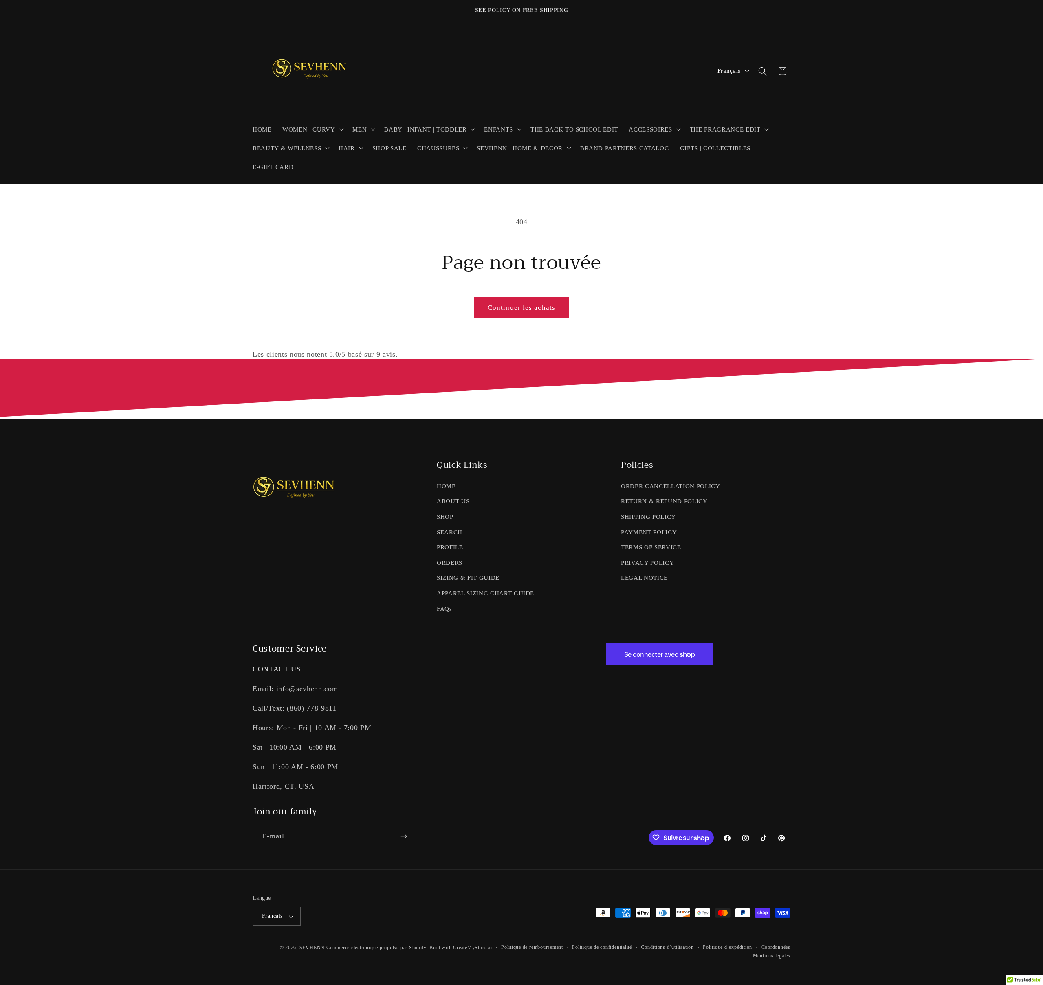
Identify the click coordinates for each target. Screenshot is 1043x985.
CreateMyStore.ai (472, 947)
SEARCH (449, 532)
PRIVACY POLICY (647, 562)
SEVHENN (312, 947)
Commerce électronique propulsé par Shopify (376, 947)
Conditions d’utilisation (667, 947)
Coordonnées (775, 947)
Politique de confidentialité (602, 947)
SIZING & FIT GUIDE (468, 577)
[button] (312, 129)
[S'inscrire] (404, 836)
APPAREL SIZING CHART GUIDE (485, 593)
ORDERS (449, 562)
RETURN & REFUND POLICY (664, 501)
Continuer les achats (521, 308)
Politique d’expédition (727, 947)
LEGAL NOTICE (644, 577)
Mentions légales (771, 956)
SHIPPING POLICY (648, 516)
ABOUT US (453, 501)
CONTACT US (277, 669)
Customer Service (290, 648)
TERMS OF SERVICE (651, 547)
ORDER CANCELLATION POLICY (670, 486)
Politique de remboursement (532, 947)
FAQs (444, 608)
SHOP (445, 516)
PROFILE (450, 547)
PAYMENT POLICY (649, 532)
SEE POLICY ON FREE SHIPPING (521, 10)
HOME (446, 486)
